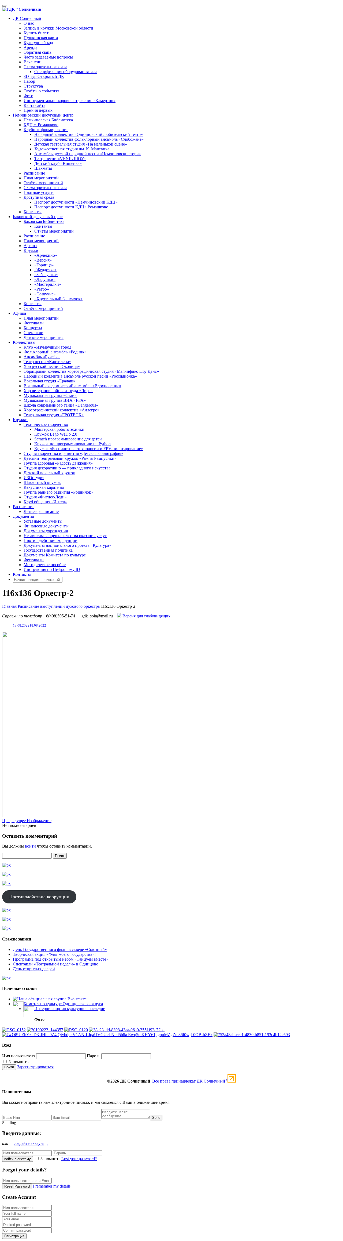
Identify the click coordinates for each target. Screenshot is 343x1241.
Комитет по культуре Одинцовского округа (63, 1003)
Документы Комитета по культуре (55, 555)
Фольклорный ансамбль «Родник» (55, 352)
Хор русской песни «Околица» (52, 366)
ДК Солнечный (27, 18)
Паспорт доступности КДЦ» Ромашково (71, 207)
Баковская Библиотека (44, 221)
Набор (29, 81)
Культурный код (38, 42)
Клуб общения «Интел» (45, 502)
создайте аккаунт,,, (31, 1143)
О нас (29, 23)
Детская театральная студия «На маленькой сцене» (80, 144)
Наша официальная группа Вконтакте (52, 999)
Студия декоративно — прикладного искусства (67, 468)
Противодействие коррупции (50, 540)
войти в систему (17, 1159)
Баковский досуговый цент (38, 216)
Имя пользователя (18, 1056)
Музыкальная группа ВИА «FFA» (55, 400)
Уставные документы (43, 521)
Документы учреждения (46, 531)
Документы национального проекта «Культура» (67, 545)
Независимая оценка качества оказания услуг (65, 535)
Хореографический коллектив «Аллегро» (61, 410)
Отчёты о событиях (41, 91)
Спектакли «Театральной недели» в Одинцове (55, 964)
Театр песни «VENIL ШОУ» (60, 158)
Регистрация (14, 1236)
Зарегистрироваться (35, 1067)
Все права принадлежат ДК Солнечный (190, 1081)
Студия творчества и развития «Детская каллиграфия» (73, 453)
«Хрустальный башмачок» (58, 298)
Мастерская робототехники (59, 429)
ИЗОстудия (34, 477)
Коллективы (24, 342)
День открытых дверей (34, 969)
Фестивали (34, 323)
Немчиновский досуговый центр (43, 115)
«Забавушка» (46, 274)
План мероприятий (41, 178)
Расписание (34, 173)
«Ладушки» (44, 279)
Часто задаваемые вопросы (48, 57)
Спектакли (33, 332)
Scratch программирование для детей (68, 439)
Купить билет (36, 33)
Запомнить (18, 1061)
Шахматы (43, 168)
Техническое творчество (46, 424)
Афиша (30, 245)
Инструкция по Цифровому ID (52, 569)
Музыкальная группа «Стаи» (50, 395)
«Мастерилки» (47, 284)
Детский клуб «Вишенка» (58, 163)
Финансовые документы (46, 526)
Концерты (33, 327)
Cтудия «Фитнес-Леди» (45, 497)
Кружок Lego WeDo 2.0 (55, 434)
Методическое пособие (45, 564)
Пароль (93, 1056)
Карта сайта (34, 105)
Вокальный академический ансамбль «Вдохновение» (72, 385)
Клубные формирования (46, 129)
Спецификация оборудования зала (65, 71)
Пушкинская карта (41, 37)
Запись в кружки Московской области (58, 28)
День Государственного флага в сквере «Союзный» (60, 949)
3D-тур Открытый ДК (44, 76)
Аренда (30, 47)
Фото (28, 95)
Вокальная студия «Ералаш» (49, 381)
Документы (23, 516)
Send (156, 1118)
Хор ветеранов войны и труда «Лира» (58, 390)
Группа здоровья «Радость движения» (58, 463)
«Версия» (43, 260)
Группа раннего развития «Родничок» (58, 492)
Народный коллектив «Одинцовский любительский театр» (88, 134)
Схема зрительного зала (45, 66)
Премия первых (38, 110)
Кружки (31, 250)
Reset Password (17, 1186)
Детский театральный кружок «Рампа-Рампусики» (70, 458)
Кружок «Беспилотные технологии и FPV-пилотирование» (88, 448)
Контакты (33, 211)
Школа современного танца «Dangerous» (61, 405)
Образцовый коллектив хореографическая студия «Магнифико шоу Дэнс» (91, 371)
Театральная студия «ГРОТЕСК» (54, 415)
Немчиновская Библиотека (48, 120)
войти (30, 846)
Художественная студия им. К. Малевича (71, 149)
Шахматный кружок (42, 482)
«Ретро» (41, 289)
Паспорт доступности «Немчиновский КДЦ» (76, 202)
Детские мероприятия (44, 337)
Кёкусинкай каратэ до (44, 487)
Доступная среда (39, 197)
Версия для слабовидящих (145, 616)
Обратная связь (37, 52)
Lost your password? (79, 1158)
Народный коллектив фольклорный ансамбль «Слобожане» (89, 139)
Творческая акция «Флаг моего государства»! (54, 954)
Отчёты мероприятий (43, 182)
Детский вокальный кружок (49, 473)
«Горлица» (44, 265)
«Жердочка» (45, 269)
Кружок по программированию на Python (72, 444)
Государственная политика (48, 550)
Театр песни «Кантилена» (47, 361)
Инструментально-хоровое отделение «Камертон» (69, 100)
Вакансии (33, 62)
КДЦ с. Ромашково (41, 124)
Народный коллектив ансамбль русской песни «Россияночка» (80, 376)
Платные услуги (39, 192)
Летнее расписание (41, 511)
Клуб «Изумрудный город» (48, 347)
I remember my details (51, 1186)
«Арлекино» (45, 255)
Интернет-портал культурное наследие (69, 1008)
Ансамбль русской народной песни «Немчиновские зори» (87, 153)
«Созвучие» (45, 294)
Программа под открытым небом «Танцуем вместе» (60, 959)
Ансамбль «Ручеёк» (42, 356)
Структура (33, 86)
